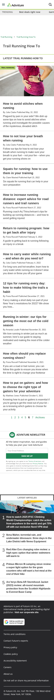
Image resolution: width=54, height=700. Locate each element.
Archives (40, 417)
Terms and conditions (15, 634)
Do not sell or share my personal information (26, 680)
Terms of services (35, 461)
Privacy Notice (38, 463)
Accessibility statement (15, 660)
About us (8, 673)
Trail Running (6, 37)
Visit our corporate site (26, 612)
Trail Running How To (26, 37)
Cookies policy (11, 654)
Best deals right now (29, 12)
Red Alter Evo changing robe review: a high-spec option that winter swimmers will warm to (28, 552)
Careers (7, 667)
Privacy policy (10, 647)
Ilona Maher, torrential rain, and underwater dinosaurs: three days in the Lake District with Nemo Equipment (29, 538)
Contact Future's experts (16, 640)
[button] (3, 4)
